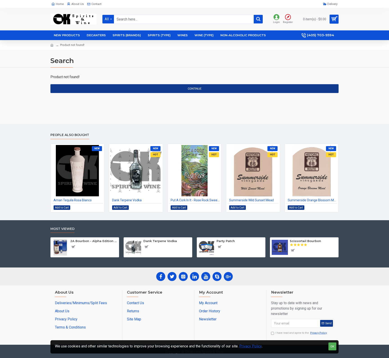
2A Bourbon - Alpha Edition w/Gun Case (93, 241)
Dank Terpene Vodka (127, 200)
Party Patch (226, 241)
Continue (194, 88)
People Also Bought (69, 135)
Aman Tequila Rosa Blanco (73, 200)
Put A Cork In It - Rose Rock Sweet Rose (195, 200)
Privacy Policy (250, 346)
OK (332, 346)
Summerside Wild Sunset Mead (251, 200)
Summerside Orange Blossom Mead (312, 200)
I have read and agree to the (301, 332)
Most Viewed (62, 229)
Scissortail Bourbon (305, 241)
